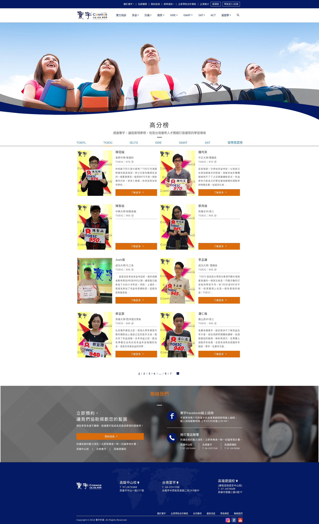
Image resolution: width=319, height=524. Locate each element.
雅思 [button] (159, 15)
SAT (207, 142)
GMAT (183, 142)
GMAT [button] (187, 15)
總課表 (215, 4)
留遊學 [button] (225, 15)
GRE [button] (173, 15)
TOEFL (81, 142)
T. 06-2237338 (210, 448)
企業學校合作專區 (187, 4)
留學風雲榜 (235, 142)
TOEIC (107, 142)
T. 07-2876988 (188, 448)
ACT (213, 15)
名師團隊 (142, 4)
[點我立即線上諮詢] (172, 416)
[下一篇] (178, 373)
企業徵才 (204, 4)
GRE (158, 142)
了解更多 (136, 192)
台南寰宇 (169, 482)
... (160, 373)
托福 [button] (147, 15)
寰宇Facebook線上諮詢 (197, 413)
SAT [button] (200, 15)
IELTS (134, 142)
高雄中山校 (128, 482)
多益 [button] (134, 15)
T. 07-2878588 (232, 448)
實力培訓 (121, 15)
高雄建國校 (226, 481)
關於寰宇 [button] (128, 4)
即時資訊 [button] (168, 4)
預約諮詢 (155, 4)
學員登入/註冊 (231, 4)
